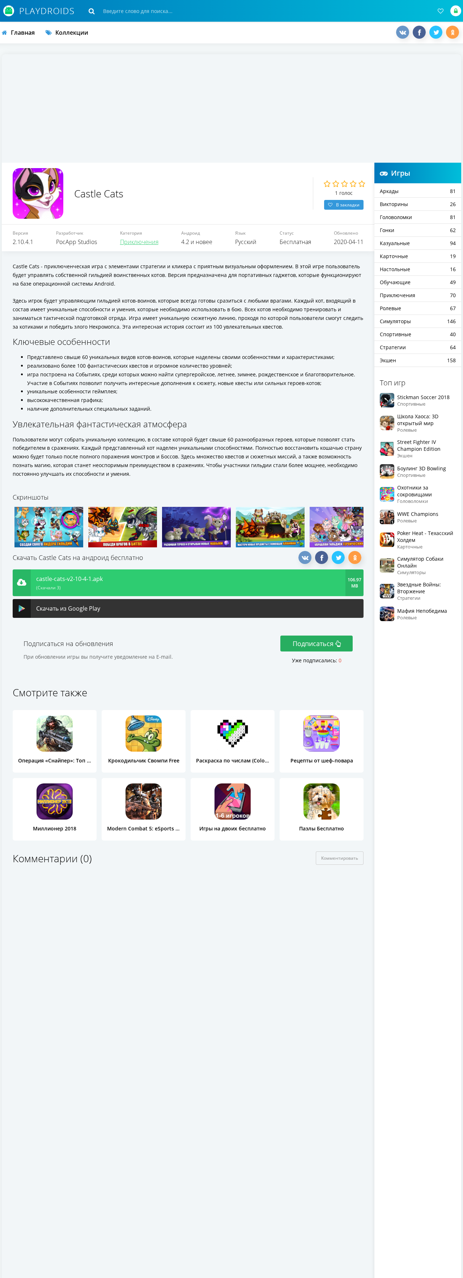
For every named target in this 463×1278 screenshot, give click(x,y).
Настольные (418, 269)
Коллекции (71, 33)
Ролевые (418, 308)
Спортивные (418, 334)
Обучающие (418, 282)
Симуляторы (418, 321)
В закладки (348, 205)
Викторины (418, 204)
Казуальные (418, 243)
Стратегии (418, 347)
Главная (23, 33)
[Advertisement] (231, 108)
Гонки (418, 230)
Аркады (418, 191)
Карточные (418, 256)
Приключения (139, 242)
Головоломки (418, 217)
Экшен (418, 360)
